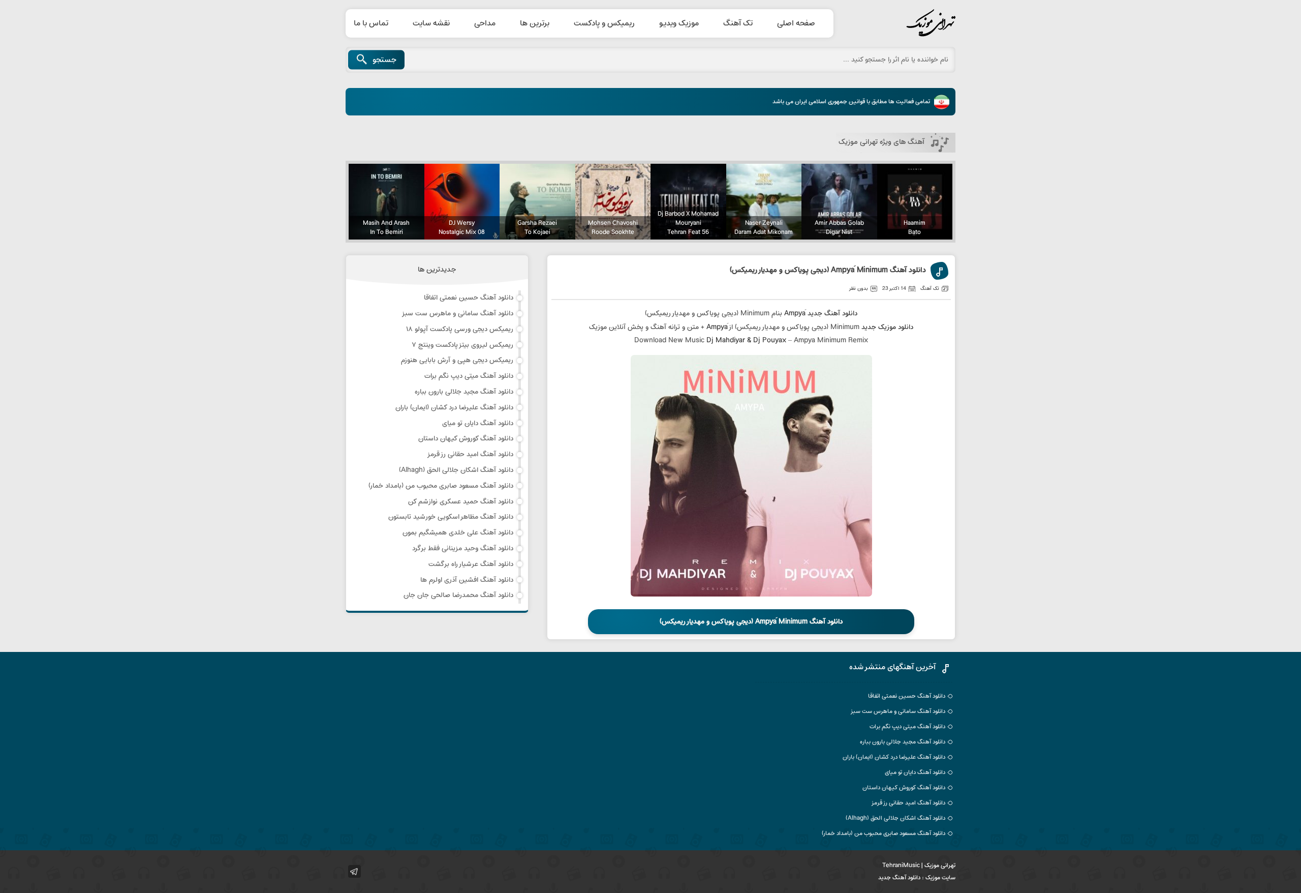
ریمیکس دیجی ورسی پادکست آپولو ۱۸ (459, 329)
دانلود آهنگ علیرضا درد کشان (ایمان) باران (454, 407)
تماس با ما (371, 23)
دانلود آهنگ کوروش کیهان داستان (465, 438)
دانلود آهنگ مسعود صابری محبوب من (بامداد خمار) (440, 486)
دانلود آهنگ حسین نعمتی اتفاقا (468, 298)
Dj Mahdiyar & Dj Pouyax (746, 340)
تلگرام (354, 871)
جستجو (384, 60)
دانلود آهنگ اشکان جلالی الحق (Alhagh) (456, 470)
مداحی (484, 23)
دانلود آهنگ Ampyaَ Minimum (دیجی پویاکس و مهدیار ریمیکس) (828, 271)
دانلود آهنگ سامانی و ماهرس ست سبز (457, 313)
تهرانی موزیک (907, 23)
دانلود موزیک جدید (887, 327)
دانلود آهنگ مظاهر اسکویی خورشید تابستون (450, 517)
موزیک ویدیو (679, 23)
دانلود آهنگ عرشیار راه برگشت (470, 564)
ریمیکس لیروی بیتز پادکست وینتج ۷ (462, 345)
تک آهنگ (738, 23)
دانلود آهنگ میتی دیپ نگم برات (468, 376)
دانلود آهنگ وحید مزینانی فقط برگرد (462, 548)
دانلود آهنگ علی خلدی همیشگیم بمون (457, 533)
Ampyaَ (795, 313)
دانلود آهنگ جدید (832, 313)
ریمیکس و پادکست (604, 23)
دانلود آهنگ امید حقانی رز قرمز (470, 454)
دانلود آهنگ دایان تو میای (477, 423)
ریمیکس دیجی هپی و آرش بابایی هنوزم (457, 360)
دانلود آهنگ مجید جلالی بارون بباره (464, 392)
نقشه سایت (431, 23)
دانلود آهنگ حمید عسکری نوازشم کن (460, 502)
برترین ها (534, 23)
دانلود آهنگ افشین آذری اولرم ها (466, 580)
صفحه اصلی (796, 23)
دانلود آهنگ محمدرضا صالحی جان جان (458, 595)
